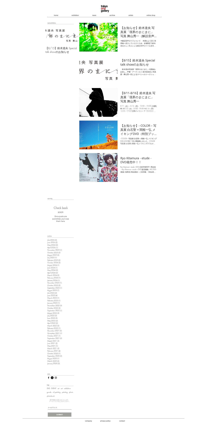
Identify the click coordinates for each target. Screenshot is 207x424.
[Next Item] (74, 35)
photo (71, 392)
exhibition (67, 388)
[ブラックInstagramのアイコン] (55, 377)
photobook (51, 396)
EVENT (53, 388)
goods (49, 392)
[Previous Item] (49, 35)
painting (65, 392)
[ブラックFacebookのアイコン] (48, 377)
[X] (52, 377)
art (58, 388)
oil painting (56, 392)
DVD (48, 388)
